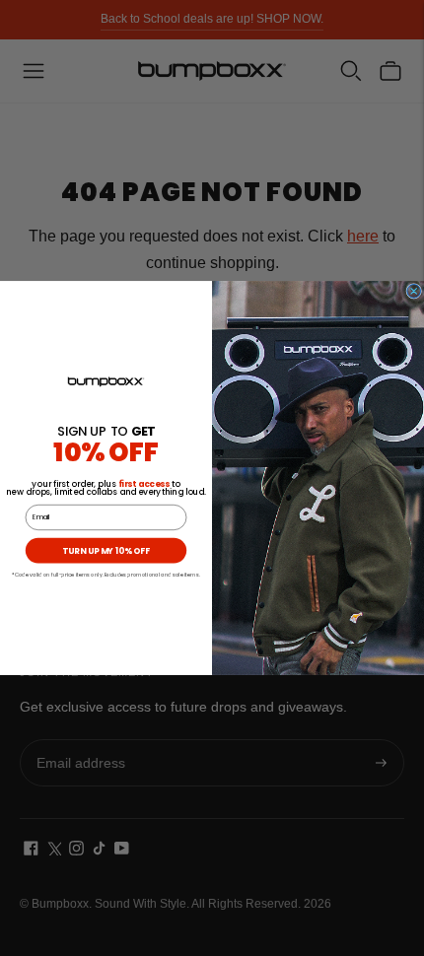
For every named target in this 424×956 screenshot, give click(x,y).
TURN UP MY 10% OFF (105, 551)
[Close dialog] (414, 291)
